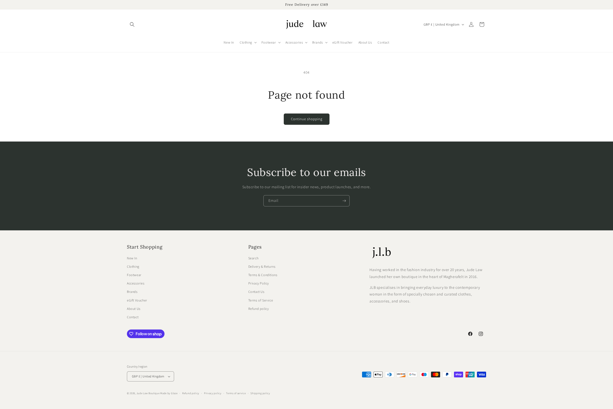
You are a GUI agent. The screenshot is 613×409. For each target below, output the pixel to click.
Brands (132, 292)
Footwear (134, 275)
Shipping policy (260, 393)
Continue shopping (306, 119)
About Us (134, 309)
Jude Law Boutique (148, 393)
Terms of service (236, 393)
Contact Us (256, 292)
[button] (132, 24)
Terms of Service (260, 300)
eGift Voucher (137, 300)
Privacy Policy (258, 283)
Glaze (174, 393)
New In (132, 258)
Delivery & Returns (262, 266)
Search (253, 258)
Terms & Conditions (263, 275)
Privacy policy (212, 393)
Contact (132, 317)
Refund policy (258, 309)
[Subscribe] (344, 200)
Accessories (136, 283)
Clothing (133, 266)
